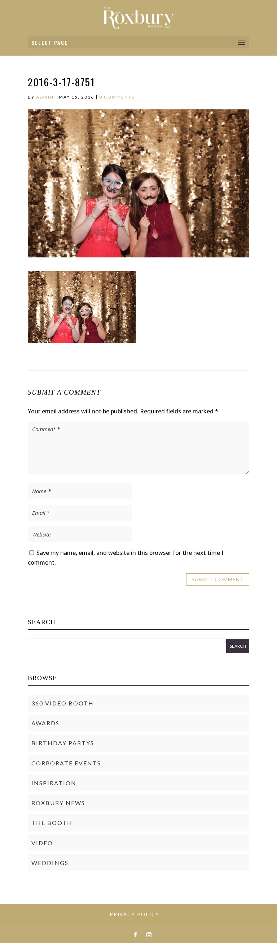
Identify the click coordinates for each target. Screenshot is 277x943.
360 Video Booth (62, 703)
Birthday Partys (62, 742)
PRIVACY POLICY (134, 914)
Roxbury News (58, 802)
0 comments (117, 97)
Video (42, 842)
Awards (45, 723)
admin (45, 97)
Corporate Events (66, 763)
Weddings (50, 862)
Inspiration (53, 782)
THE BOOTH (51, 822)
